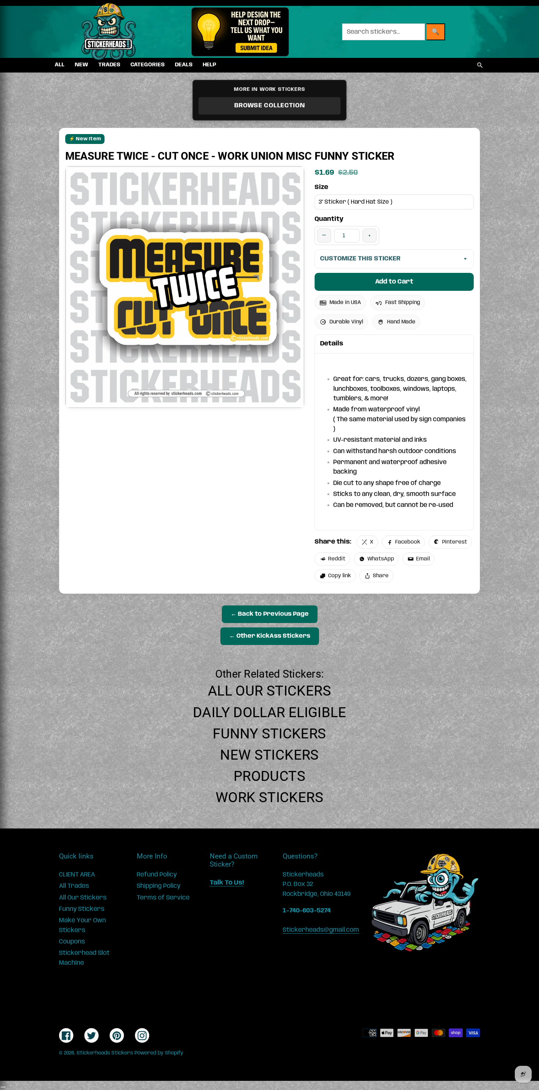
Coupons (72, 941)
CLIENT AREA (77, 874)
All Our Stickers (269, 691)
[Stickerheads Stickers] (109, 32)
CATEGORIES (148, 65)
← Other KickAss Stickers (269, 636)
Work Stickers (269, 797)
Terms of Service (163, 897)
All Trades (74, 886)
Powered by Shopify (159, 1053)
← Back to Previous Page (270, 614)
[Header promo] (240, 32)
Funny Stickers (269, 734)
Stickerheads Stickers (105, 1053)
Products (269, 776)
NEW (81, 65)
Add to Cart (394, 281)
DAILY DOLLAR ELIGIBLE (269, 712)
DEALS (183, 65)
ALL (60, 65)
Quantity (329, 219)
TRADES (109, 65)
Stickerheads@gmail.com (321, 930)
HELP (209, 65)
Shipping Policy (158, 886)
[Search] (480, 65)
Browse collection (269, 105)
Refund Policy (157, 874)
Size (321, 187)
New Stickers (269, 755)
